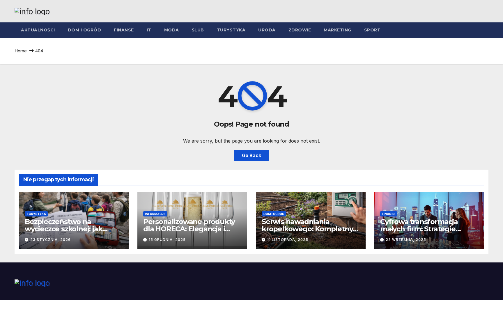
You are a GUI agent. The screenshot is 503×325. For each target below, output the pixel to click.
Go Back (251, 155)
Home (21, 51)
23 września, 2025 (406, 239)
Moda (171, 30)
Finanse (124, 30)
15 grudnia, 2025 (167, 239)
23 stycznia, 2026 (50, 239)
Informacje (155, 214)
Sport (372, 30)
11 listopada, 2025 (287, 239)
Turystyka (231, 30)
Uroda (267, 30)
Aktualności (38, 30)
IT (149, 30)
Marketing (337, 30)
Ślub (198, 30)
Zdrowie (299, 30)
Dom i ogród (84, 30)
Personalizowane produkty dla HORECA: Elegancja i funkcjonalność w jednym (189, 228)
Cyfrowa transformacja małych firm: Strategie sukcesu (419, 228)
